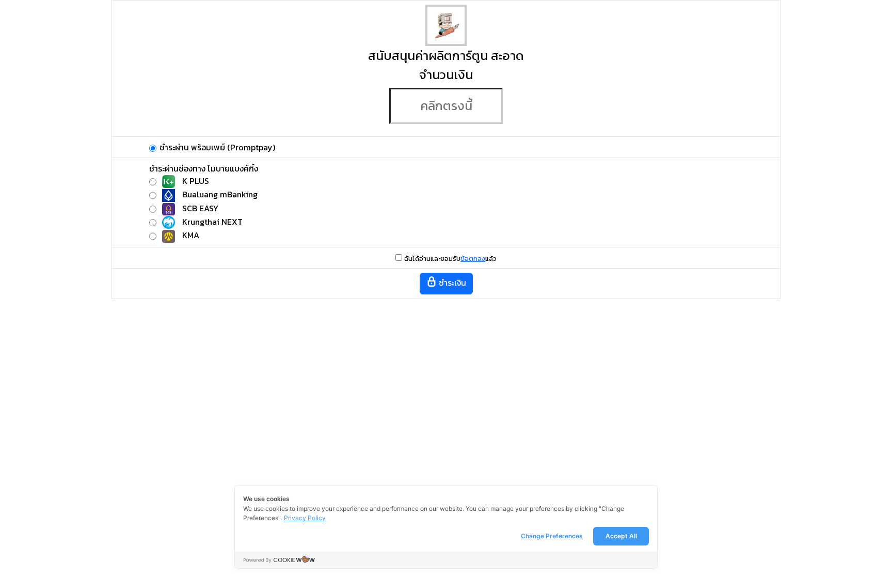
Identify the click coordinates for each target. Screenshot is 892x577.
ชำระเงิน (451, 282)
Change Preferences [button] (552, 536)
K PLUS (195, 181)
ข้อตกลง (472, 258)
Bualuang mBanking (220, 194)
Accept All (621, 536)
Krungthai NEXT (212, 221)
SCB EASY (200, 208)
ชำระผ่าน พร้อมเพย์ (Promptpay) (217, 147)
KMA (190, 235)
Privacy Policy (305, 518)
